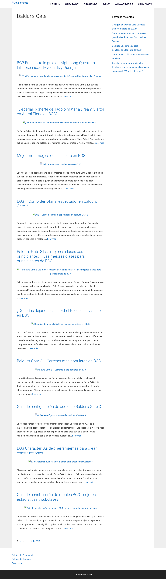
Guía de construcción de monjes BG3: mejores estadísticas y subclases (56, 497)
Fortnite (55, 4)
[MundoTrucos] (20, 4)
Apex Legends (90, 4)
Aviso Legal (17, 563)
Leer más (68, 96)
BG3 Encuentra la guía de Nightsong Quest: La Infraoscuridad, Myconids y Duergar (56, 65)
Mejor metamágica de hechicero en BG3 (51, 155)
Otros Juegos (145, 4)
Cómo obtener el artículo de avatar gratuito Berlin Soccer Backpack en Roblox (129, 37)
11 (28, 540)
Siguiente (37, 540)
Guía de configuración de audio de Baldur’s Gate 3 (59, 406)
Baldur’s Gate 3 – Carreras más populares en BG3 (59, 361)
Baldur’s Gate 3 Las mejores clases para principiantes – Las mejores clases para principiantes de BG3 (51, 256)
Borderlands (71, 4)
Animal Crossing (124, 4)
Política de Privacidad (22, 555)
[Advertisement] (60, 41)
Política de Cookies (21, 559)
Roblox (106, 4)
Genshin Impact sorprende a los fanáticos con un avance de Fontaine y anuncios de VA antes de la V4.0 (130, 67)
